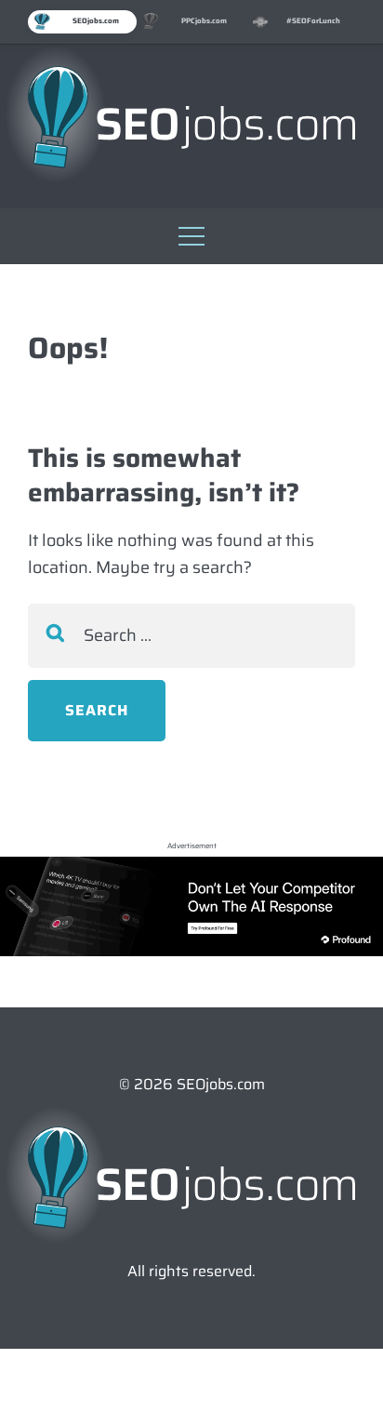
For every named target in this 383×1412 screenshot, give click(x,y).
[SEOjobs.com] (191, 117)
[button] (191, 231)
